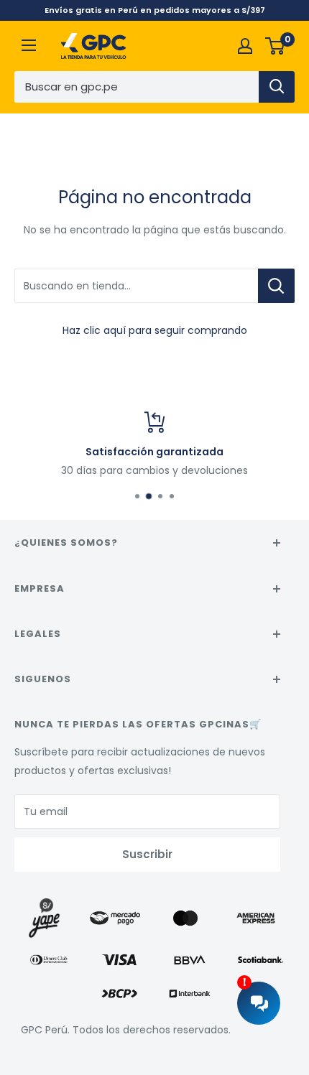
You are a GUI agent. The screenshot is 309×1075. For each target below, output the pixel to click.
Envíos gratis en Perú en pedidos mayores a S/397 (155, 10)
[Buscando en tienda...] (276, 286)
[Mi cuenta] (245, 46)
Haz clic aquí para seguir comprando (155, 330)
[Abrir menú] (28, 45)
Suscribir (147, 854)
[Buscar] (277, 87)
